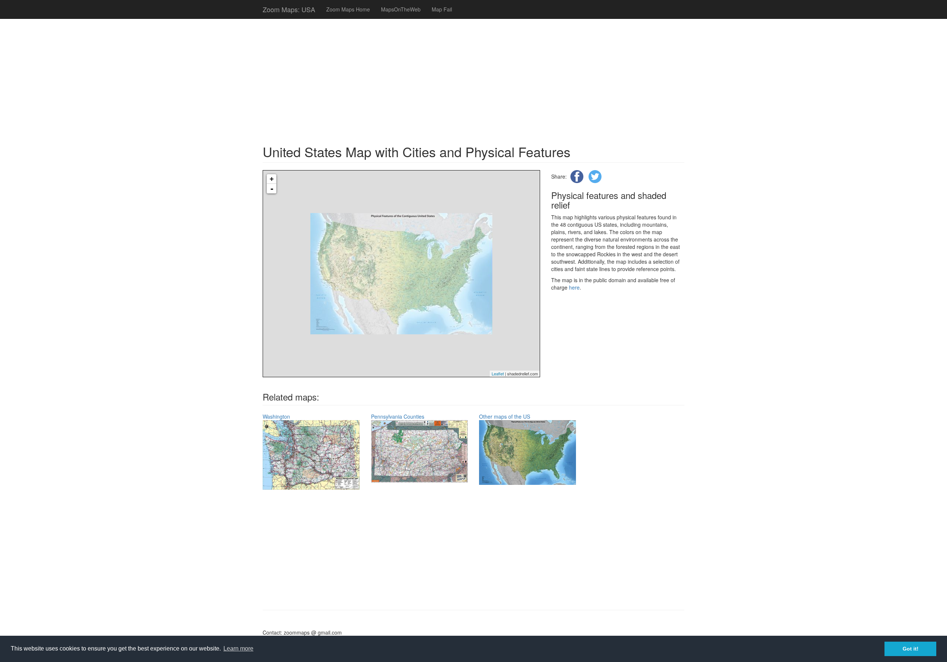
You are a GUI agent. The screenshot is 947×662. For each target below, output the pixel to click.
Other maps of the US (504, 416)
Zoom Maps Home (348, 9)
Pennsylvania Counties (397, 416)
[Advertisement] (431, 77)
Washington (276, 416)
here (574, 287)
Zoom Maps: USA (289, 9)
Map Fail (442, 9)
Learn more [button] (238, 648)
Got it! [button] (911, 649)
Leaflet (498, 373)
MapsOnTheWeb (401, 9)
